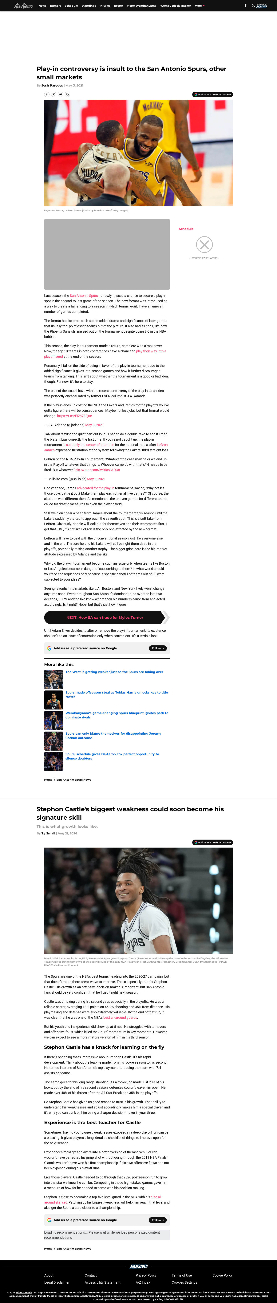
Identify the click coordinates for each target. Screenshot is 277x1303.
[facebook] (246, 5)
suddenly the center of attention (90, 445)
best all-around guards (120, 1017)
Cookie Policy (222, 1275)
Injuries (105, 5)
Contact (91, 1275)
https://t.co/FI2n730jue (74, 416)
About (48, 1275)
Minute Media (24, 1292)
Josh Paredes (52, 85)
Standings (89, 5)
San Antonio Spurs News (74, 779)
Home (48, 779)
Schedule (71, 5)
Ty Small (48, 833)
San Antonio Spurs (84, 296)
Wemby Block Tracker (175, 5)
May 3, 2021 (94, 425)
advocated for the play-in (95, 488)
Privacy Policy (146, 1275)
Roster (118, 5)
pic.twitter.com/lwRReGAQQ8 (97, 470)
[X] (253, 5)
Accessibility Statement (103, 1282)
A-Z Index (143, 1282)
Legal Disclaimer (56, 1282)
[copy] (67, 94)
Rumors (55, 5)
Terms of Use (182, 1275)
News (42, 5)
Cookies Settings (184, 1282)
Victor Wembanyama (141, 5)
